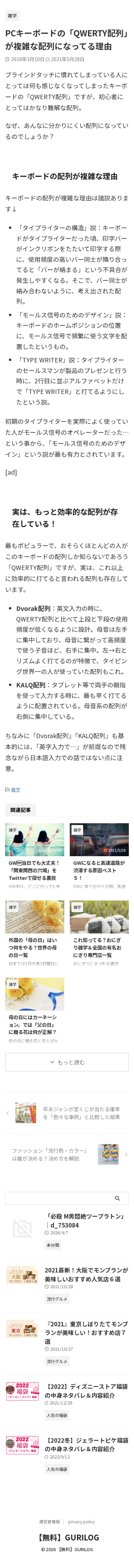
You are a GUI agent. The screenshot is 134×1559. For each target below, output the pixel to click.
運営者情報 (49, 1521)
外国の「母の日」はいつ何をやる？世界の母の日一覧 (33, 947)
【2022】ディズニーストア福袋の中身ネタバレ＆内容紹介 (86, 1390)
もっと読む (71, 1062)
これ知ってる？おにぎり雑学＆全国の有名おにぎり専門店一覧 (97, 947)
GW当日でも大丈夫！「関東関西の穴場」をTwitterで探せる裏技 (34, 870)
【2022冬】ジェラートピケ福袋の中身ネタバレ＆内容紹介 (87, 1444)
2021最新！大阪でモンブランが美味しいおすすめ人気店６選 (86, 1274)
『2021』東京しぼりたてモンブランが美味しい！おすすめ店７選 (86, 1332)
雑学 (15, 789)
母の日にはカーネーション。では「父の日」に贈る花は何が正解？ (33, 1024)
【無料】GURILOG (67, 1537)
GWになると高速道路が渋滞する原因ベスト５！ (99, 870)
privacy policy (81, 1521)
